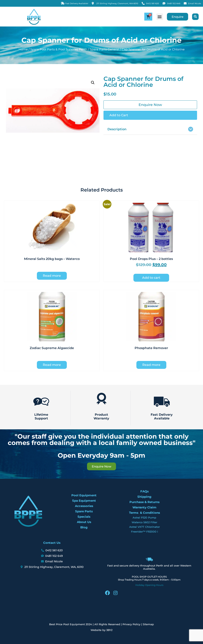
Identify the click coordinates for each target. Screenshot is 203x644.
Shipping (144, 497)
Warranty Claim (144, 507)
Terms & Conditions (144, 513)
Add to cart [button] (151, 278)
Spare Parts (84, 511)
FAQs (144, 491)
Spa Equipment (84, 500)
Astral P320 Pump (144, 517)
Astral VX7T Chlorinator (144, 526)
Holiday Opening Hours (149, 585)
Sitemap (148, 624)
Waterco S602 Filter (144, 522)
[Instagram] (115, 593)
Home (23, 49)
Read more (52, 276)
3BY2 (109, 630)
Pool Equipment (84, 495)
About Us (84, 522)
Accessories (84, 506)
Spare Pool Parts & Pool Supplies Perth (58, 49)
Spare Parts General (104, 49)
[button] (159, 16)
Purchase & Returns (144, 502)
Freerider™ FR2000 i (144, 531)
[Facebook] (107, 593)
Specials (84, 516)
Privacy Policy (131, 624)
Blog (84, 527)
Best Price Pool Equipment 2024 (70, 624)
